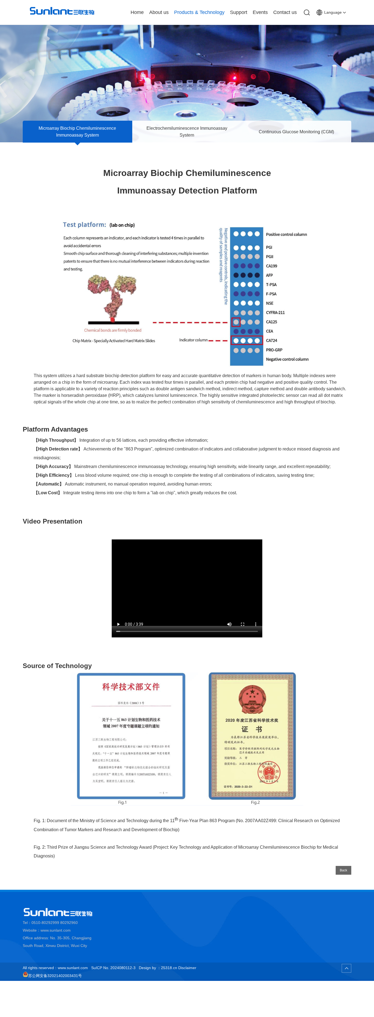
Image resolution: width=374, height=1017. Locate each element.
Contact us (285, 12)
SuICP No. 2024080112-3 (113, 968)
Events (260, 12)
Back (343, 870)
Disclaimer (187, 968)
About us (159, 12)
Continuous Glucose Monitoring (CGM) (296, 131)
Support (238, 12)
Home (137, 12)
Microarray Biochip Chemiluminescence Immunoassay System (77, 131)
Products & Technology (199, 12)
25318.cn (169, 968)
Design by (147, 968)
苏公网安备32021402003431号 (55, 975)
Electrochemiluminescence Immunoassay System (186, 131)
